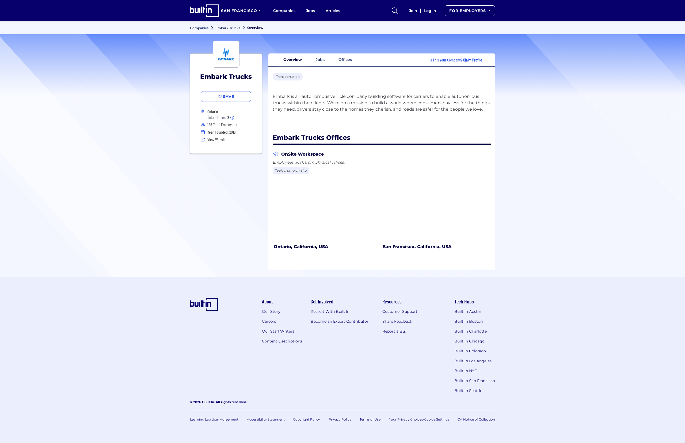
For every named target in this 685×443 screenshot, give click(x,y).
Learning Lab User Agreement (214, 419)
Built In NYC (465, 370)
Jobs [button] (320, 59)
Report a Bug (395, 331)
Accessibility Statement (266, 419)
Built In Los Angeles (473, 361)
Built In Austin (467, 311)
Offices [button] (345, 59)
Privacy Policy (340, 419)
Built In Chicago (469, 341)
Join (413, 10)
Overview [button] (292, 59)
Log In (430, 10)
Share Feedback (397, 321)
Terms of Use (370, 419)
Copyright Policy (306, 419)
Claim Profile (472, 59)
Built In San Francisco (474, 380)
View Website (217, 139)
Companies (284, 10)
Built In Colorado (470, 351)
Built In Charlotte (470, 331)
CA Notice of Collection (476, 419)
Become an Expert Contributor (339, 321)
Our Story (271, 311)
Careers (269, 321)
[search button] (395, 10)
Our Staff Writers (278, 331)
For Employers (468, 10)
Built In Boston (468, 321)
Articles (333, 10)
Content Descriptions (282, 341)
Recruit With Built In (330, 311)
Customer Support (399, 311)
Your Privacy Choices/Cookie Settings (419, 419)
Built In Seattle (468, 390)
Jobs (310, 10)
